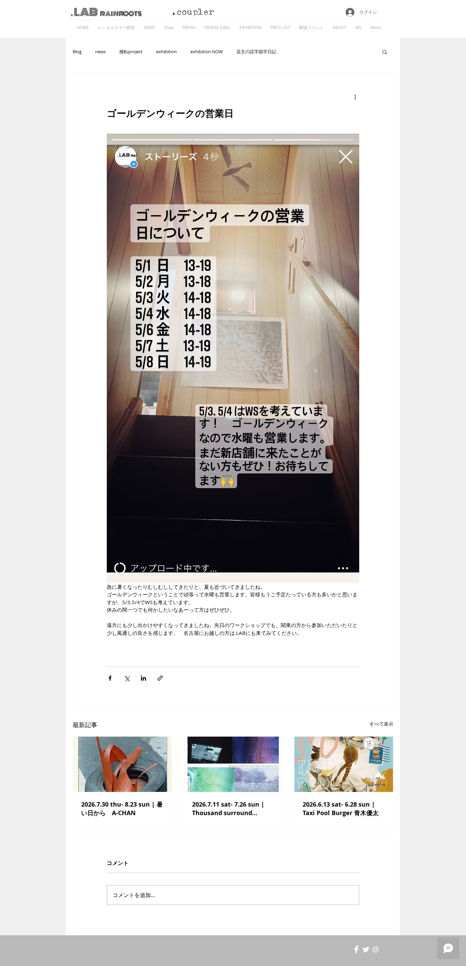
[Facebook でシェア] (110, 678)
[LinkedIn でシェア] (143, 678)
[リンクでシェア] (160, 678)
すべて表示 (381, 724)
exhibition (166, 51)
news (100, 51)
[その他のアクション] (355, 97)
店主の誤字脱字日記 (256, 51)
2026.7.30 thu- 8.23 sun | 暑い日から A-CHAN (122, 808)
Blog (77, 51)
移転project (131, 51)
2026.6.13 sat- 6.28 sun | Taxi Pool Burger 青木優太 (341, 808)
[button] (384, 51)
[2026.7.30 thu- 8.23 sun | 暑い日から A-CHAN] (122, 764)
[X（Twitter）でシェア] (126, 678)
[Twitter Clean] (366, 949)
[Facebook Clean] (356, 949)
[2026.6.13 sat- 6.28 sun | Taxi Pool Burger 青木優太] (343, 764)
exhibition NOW (206, 51)
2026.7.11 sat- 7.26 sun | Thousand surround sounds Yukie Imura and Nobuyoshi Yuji (229, 808)
